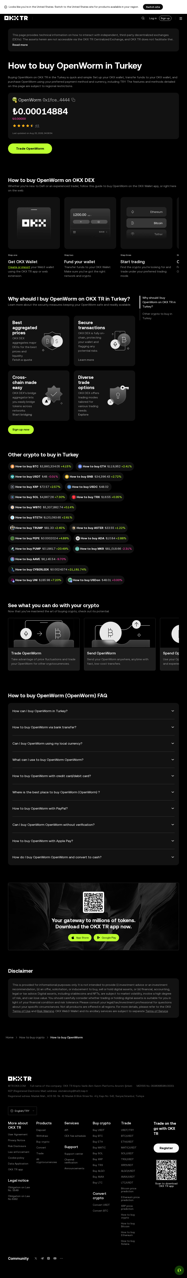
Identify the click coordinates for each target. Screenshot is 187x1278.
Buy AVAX (98, 1176)
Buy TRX (98, 1165)
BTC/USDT (127, 1135)
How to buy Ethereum (128, 1234)
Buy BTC (98, 1135)
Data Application (18, 1163)
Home (10, 1037)
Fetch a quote (22, 360)
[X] (35, 1258)
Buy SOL (98, 1153)
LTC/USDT (127, 1182)
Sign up (165, 18)
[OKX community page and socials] (61, 1258)
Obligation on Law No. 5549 (19, 1189)
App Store (82, 937)
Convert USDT (101, 1204)
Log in (153, 18)
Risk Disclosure (17, 1146)
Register (166, 1148)
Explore (83, 414)
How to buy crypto (32, 1037)
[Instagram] (48, 1258)
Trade (39, 1153)
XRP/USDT (127, 1165)
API (66, 1130)
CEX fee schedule (75, 1135)
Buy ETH (98, 1141)
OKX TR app (15, 1169)
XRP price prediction (127, 1207)
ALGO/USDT (128, 1170)
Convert (41, 1147)
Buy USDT (99, 1130)
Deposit (41, 1130)
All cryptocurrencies (46, 1161)
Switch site (153, 6)
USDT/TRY (127, 1130)
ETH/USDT (127, 1141)
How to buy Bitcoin (128, 1225)
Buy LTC (97, 1182)
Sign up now (20, 429)
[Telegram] (42, 1258)
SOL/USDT (127, 1153)
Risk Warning (45, 1011)
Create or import (19, 267)
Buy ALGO (99, 1170)
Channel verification (71, 1161)
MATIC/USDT (129, 1147)
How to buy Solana (128, 1242)
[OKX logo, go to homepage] (16, 18)
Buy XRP (98, 1159)
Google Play (109, 937)
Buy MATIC (99, 1147)
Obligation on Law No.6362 (19, 1197)
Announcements (74, 1168)
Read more (20, 45)
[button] (143, 18)
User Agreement (18, 1134)
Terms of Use (21, 1011)
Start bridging (22, 414)
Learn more (86, 360)
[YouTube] (55, 1258)
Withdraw (42, 1135)
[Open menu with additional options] (181, 18)
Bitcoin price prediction (128, 1190)
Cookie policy (16, 1157)
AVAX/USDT (128, 1176)
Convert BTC (100, 1210)
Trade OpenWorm (30, 148)
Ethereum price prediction (130, 1199)
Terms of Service (156, 1011)
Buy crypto (42, 1141)
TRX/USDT (127, 1159)
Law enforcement (18, 1151)
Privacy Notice (16, 1140)
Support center (73, 1153)
